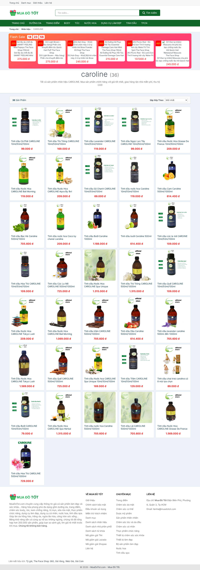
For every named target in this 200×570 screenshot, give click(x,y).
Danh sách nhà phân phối (99, 526)
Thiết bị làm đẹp (124, 539)
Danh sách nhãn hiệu (96, 522)
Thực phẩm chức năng (127, 531)
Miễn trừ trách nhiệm (96, 513)
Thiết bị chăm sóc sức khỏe (130, 535)
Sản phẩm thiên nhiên (127, 517)
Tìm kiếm (151, 12)
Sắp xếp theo (156, 100)
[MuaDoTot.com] (24, 13)
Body (67, 23)
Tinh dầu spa (122, 552)
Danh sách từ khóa (95, 531)
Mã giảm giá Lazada (96, 539)
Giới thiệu (37, 3)
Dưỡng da (35, 23)
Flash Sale (17, 37)
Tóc (77, 23)
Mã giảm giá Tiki (94, 535)
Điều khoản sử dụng (96, 509)
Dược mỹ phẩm (124, 513)
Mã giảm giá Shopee (96, 544)
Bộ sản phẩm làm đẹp (127, 544)
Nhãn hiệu (25, 29)
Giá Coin (79, 561)
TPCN (144, 23)
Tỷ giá (29, 561)
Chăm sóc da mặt (125, 504)
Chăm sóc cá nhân (125, 526)
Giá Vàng (59, 561)
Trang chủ (14, 3)
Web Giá (69, 561)
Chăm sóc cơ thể (124, 509)
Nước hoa (90, 23)
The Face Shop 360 (44, 561)
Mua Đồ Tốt (114, 567)
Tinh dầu (131, 23)
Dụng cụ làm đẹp (111, 23)
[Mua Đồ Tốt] (25, 497)
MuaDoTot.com (98, 567)
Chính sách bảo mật (96, 504)
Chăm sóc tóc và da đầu (128, 522)
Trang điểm (52, 23)
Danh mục (26, 3)
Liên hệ (48, 3)
